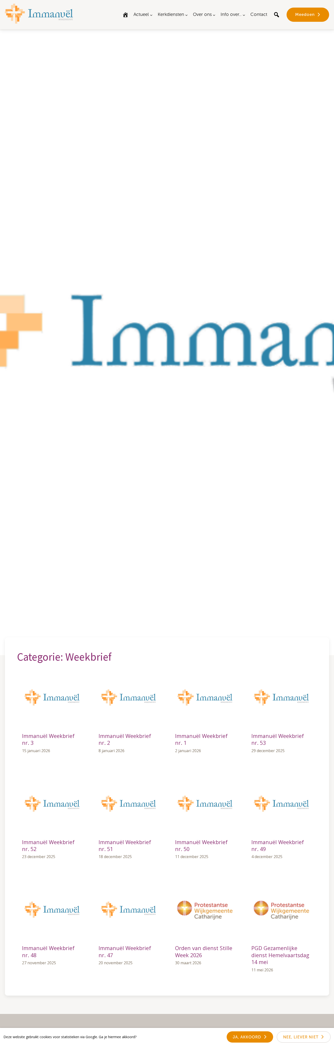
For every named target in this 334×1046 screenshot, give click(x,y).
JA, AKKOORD (247, 1037)
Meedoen (305, 14)
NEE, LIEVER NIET (300, 1037)
